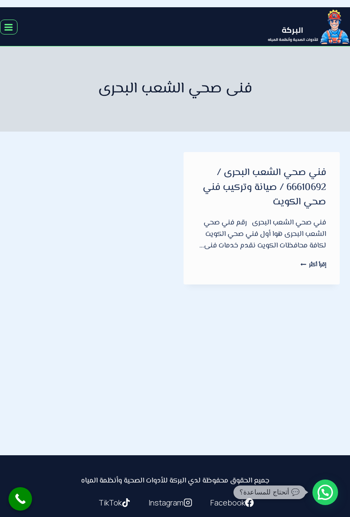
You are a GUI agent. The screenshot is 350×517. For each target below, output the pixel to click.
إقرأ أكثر (313, 264)
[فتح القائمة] (9, 27)
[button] (325, 492)
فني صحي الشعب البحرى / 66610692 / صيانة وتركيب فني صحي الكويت (264, 187)
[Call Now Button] (20, 499)
